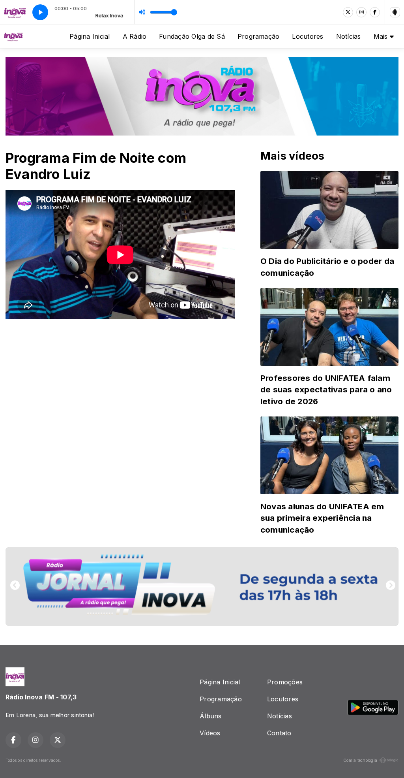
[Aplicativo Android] (395, 12)
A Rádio (135, 36)
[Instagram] (361, 12)
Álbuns (210, 716)
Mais (382, 36)
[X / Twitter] (348, 12)
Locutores (307, 36)
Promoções (285, 682)
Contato (279, 733)
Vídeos (210, 733)
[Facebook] (375, 12)
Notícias (348, 36)
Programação (259, 36)
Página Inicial (89, 36)
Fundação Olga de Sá (192, 36)
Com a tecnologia (360, 760)
